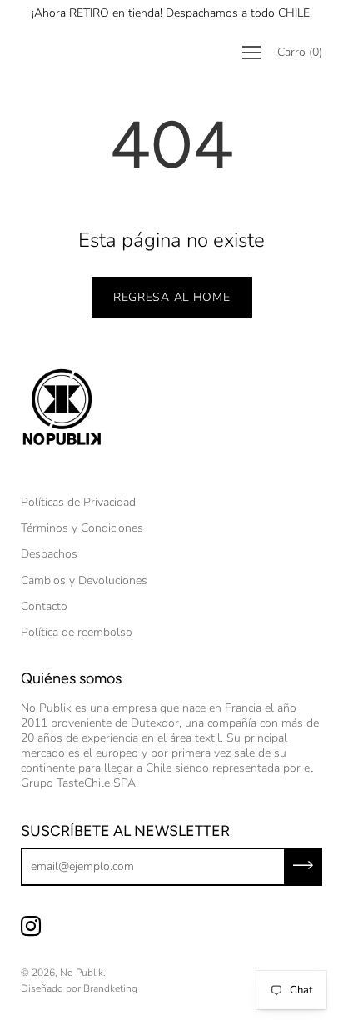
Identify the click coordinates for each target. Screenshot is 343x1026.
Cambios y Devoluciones (84, 580)
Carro (299, 52)
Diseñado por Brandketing (79, 988)
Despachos (49, 554)
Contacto (44, 606)
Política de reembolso (76, 632)
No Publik (81, 972)
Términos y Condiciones (82, 528)
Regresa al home (172, 297)
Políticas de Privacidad (78, 502)
